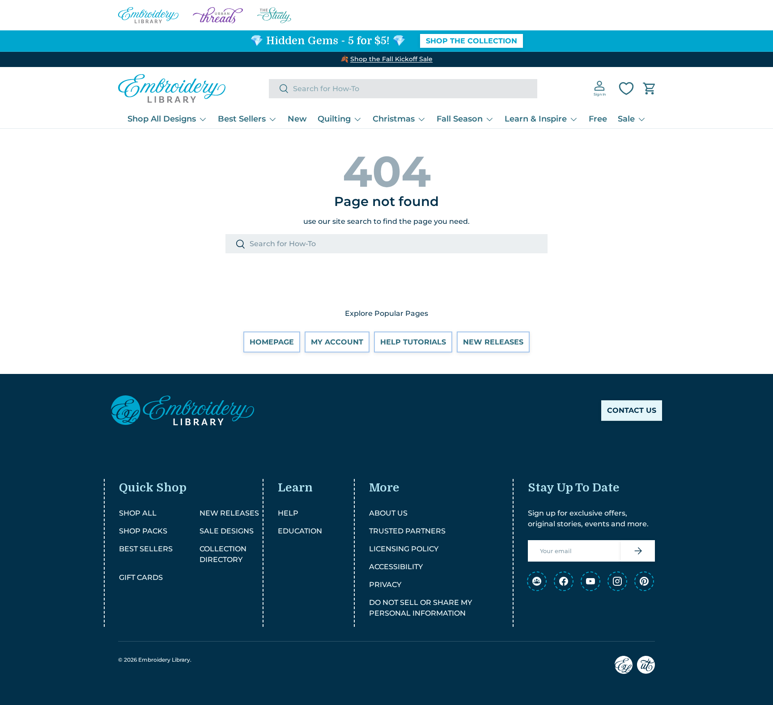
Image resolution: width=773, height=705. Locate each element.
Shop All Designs (161, 119)
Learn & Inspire (536, 119)
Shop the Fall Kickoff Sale (391, 59)
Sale (626, 119)
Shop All (138, 513)
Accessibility (396, 566)
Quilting (334, 119)
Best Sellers (242, 119)
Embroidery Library (164, 659)
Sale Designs (227, 531)
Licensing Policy (403, 549)
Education (300, 531)
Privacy (385, 584)
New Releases (493, 342)
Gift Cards (141, 577)
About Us (388, 513)
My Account (337, 342)
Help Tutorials (413, 342)
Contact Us (631, 410)
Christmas (394, 119)
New (297, 119)
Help (288, 513)
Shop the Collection (471, 41)
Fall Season (460, 119)
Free (598, 119)
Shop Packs (143, 531)
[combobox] (403, 88)
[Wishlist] (626, 88)
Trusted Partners (407, 531)
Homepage (272, 342)
